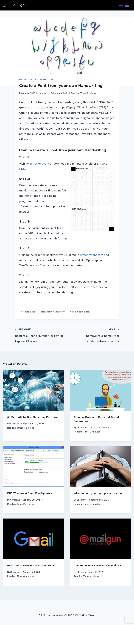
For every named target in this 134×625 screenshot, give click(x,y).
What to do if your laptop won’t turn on (98, 493)
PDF (102, 163)
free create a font (80, 311)
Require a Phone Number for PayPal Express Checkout (39, 335)
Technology (46, 79)
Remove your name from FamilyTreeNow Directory (102, 335)
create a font (28, 311)
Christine (15, 423)
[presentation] (33, 390)
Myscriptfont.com (37, 163)
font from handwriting (53, 311)
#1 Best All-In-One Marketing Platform (32, 417)
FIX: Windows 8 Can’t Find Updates (29, 493)
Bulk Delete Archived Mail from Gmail (31, 565)
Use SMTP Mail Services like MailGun (98, 565)
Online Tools (27, 79)
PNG (22, 169)
